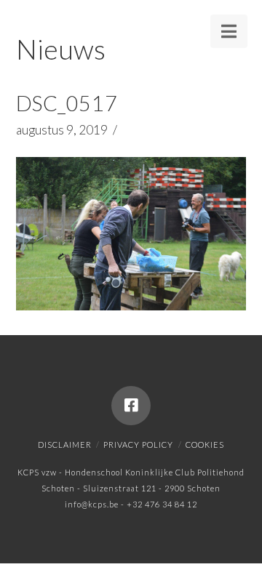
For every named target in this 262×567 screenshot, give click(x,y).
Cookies (205, 444)
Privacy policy (138, 444)
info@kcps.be (92, 504)
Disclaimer (65, 444)
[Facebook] (131, 405)
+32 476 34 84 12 (162, 504)
